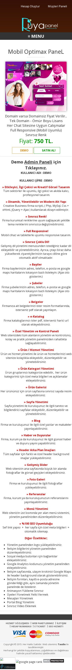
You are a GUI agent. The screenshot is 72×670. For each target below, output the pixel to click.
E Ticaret (40, 626)
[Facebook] (28, 617)
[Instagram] (43, 617)
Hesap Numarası (21, 626)
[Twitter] (36, 617)
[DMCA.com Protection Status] (53, 662)
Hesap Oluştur (30, 6)
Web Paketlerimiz (43, 623)
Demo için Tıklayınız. (36, 165)
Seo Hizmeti (56, 626)
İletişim (61, 623)
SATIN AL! (48, 150)
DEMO (24, 150)
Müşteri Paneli (57, 6)
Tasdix (62, 644)
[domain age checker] (29, 662)
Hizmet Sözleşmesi (17, 623)
